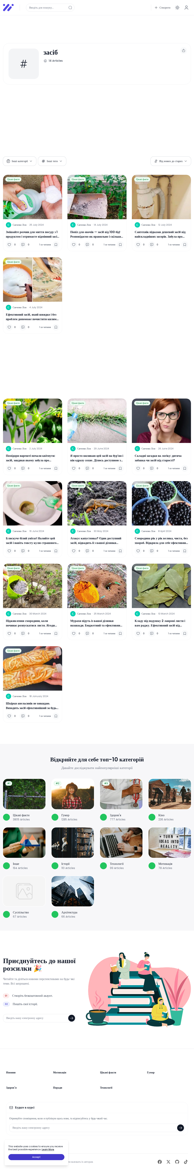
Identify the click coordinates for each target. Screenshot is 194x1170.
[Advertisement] (97, 26)
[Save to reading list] (55, 244)
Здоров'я (11, 1088)
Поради (57, 1088)
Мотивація (59, 1072)
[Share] (183, 50)
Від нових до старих (171, 161)
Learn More (48, 1149)
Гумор (151, 1072)
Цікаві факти (13, 179)
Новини (11, 1072)
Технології (106, 1088)
